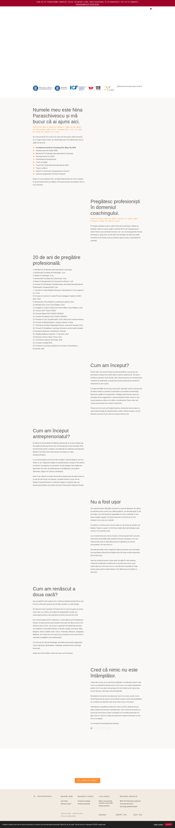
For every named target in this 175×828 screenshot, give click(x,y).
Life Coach (64, 801)
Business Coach (66, 804)
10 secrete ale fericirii (126, 804)
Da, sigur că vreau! (87, 780)
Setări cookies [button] (158, 824)
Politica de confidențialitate (68, 816)
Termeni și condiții (66, 813)
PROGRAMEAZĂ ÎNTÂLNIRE (87, 4)
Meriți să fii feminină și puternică (130, 801)
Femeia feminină (104, 806)
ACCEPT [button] (168, 824)
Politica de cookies (78, 813)
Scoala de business (84, 804)
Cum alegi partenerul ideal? (128, 806)
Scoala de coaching (84, 801)
